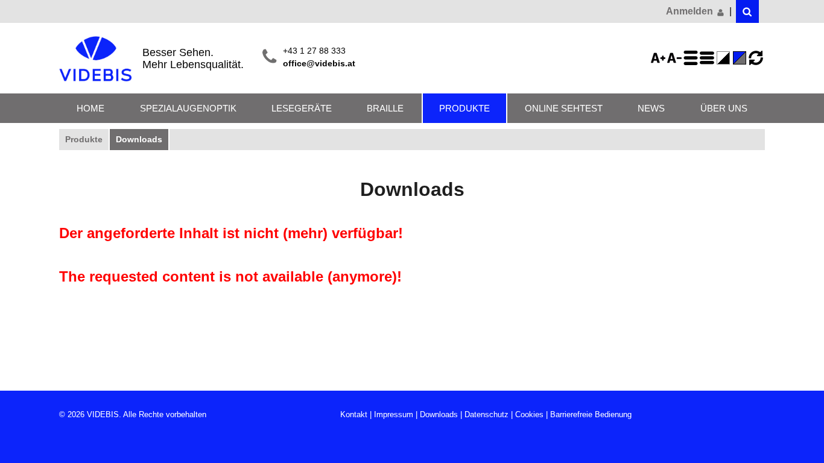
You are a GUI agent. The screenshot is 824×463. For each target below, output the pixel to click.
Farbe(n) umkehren (725, 58)
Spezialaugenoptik (188, 108)
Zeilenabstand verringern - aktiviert (709, 58)
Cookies (529, 414)
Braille (385, 108)
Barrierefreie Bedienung (591, 414)
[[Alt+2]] (747, 11)
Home (90, 108)
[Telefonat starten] (269, 57)
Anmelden (690, 11)
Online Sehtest (564, 108)
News (651, 108)
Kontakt (353, 414)
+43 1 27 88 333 (314, 50)
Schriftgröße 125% (660, 58)
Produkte (464, 108)
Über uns (723, 108)
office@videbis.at (319, 63)
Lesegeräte (301, 108)
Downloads (139, 139)
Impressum (393, 414)
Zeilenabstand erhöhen (692, 58)
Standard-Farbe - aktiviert (741, 58)
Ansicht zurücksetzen (756, 58)
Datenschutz (486, 414)
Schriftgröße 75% (676, 58)
